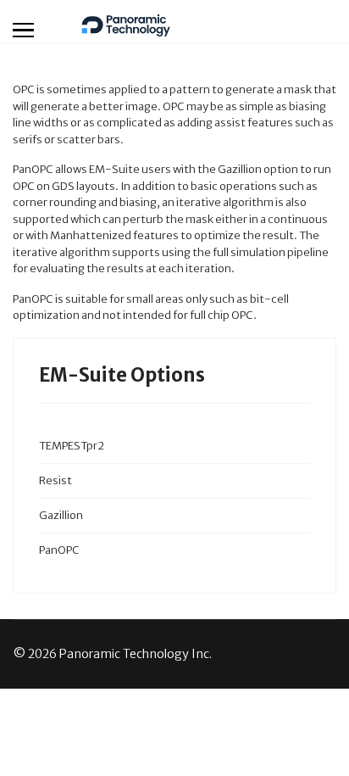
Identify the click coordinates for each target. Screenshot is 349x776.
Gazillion (61, 515)
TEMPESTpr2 (71, 445)
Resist (55, 480)
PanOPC (59, 550)
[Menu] (23, 29)
